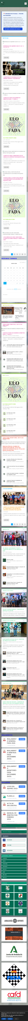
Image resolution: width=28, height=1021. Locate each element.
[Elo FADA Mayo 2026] (4, 425)
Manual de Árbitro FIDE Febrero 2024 (12, 816)
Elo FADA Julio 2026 (9, 219)
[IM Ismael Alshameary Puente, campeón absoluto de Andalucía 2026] (14, 538)
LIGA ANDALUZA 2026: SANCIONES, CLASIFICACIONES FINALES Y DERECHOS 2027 (13, 238)
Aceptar (4, 1018)
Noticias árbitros (18, 347)
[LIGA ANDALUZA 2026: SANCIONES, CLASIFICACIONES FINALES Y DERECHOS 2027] (14, 233)
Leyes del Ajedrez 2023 (12, 787)
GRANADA (5, 866)
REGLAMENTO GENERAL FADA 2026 (12, 741)
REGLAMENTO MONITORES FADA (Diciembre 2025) (12, 771)
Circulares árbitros (16, 101)
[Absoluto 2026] (4, 560)
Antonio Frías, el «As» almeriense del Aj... (19, 316)
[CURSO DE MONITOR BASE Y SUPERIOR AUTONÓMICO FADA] (4, 474)
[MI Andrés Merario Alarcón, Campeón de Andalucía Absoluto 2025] (4, 567)
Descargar (22, 739)
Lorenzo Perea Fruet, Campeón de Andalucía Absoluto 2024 (14, 583)
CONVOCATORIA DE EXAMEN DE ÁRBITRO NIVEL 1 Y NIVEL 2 (11, 98)
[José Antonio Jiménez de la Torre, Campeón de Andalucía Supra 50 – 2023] (4, 674)
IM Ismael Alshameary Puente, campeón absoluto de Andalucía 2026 (13, 549)
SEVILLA (5, 877)
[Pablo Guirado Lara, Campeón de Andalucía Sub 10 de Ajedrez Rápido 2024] (4, 721)
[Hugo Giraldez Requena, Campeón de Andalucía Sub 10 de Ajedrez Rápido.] (4, 728)
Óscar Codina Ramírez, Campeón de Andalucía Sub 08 (13, 610)
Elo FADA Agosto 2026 (9, 138)
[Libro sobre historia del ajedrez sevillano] (7, 310)
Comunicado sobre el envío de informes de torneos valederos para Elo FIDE (16, 345)
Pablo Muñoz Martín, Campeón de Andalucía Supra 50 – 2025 (14, 653)
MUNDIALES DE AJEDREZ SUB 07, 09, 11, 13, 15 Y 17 (13, 46)
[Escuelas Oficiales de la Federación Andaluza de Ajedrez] (4, 459)
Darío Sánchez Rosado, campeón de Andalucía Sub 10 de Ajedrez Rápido (13, 702)
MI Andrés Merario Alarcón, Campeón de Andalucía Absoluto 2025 (16, 567)
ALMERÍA (5, 858)
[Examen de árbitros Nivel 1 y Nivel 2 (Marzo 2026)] (4, 352)
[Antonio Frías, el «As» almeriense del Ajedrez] (20, 310)
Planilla (10, 796)
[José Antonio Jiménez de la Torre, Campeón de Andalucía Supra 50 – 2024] (4, 661)
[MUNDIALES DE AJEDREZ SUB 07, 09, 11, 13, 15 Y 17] (14, 42)
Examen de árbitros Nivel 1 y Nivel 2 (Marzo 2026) (15, 352)
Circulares (11, 49)
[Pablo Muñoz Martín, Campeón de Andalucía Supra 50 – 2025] (4, 653)
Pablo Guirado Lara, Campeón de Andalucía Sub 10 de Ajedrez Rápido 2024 (16, 721)
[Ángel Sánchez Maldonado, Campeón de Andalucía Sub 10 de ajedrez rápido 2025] (4, 712)
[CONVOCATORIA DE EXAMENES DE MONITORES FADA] (4, 481)
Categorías (3, 829)
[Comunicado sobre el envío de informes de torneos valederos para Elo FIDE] (4, 345)
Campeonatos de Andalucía (19, 611)
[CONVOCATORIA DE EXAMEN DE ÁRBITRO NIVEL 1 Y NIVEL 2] (14, 94)
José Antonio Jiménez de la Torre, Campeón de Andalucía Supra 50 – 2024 (15, 661)
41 (22, 254)
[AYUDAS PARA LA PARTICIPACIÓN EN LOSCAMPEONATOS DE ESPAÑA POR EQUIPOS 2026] (14, 173)
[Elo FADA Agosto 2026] (14, 124)
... (19, 254)
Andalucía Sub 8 (11, 611)
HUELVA (5, 869)
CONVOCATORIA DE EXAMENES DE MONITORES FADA (14, 481)
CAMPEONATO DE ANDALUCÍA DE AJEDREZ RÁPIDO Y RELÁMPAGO (12, 77)
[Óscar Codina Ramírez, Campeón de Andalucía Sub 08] (14, 599)
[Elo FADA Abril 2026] (4, 431)
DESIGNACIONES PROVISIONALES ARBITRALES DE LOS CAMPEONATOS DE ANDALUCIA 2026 (15, 367)
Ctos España (5, 511)
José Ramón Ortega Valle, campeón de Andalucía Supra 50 (13, 639)
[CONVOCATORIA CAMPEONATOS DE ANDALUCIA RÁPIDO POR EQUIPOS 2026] (14, 152)
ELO (9, 139)
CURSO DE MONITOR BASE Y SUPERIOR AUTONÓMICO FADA (15, 474)
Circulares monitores (16, 451)
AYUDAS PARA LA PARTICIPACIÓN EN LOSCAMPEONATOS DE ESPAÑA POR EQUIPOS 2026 (13, 179)
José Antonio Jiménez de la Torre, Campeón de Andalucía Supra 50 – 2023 (15, 674)
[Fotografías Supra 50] (4, 668)
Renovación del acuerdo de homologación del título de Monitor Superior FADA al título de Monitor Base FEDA (14, 448)
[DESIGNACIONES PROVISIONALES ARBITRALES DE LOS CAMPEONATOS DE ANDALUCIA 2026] (4, 366)
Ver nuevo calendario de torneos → (13, 29)
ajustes (11, 1016)
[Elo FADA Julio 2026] (14, 206)
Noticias (13, 347)
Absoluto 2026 (10, 559)
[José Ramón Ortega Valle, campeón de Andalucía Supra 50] (14, 629)
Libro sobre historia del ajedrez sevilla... (8, 316)
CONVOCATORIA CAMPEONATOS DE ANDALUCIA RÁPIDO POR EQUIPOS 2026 (14, 156)
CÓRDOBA (5, 863)
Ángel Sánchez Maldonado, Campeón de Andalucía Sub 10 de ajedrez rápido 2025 (16, 712)
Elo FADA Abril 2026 (11, 430)
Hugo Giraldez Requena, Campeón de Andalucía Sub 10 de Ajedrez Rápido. (15, 728)
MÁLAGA (5, 874)
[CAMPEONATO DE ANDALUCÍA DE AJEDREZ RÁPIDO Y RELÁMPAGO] (14, 68)
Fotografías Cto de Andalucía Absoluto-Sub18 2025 (16, 574)
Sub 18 (12, 577)
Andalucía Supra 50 (11, 641)
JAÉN (4, 872)
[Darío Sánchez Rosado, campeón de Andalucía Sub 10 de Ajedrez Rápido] (14, 692)
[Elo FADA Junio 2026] (4, 419)
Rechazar (10, 1018)
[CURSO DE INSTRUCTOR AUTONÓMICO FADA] (4, 467)
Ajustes (16, 1018)
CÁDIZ (4, 861)
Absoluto (10, 552)
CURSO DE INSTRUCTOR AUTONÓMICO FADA (15, 467)
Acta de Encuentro (12, 804)
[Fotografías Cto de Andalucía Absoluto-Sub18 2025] (4, 574)
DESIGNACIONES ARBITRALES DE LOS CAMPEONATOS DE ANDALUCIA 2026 (15, 359)
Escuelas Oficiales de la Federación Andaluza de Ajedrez (14, 460)
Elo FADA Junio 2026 (11, 418)
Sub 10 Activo (21, 704)
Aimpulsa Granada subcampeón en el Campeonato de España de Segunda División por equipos (13, 508)
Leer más (6, 57)
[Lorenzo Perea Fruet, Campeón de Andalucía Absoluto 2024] (4, 583)
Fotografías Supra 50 (11, 667)
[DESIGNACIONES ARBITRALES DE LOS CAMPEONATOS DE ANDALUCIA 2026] (4, 359)
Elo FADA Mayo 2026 (11, 424)
